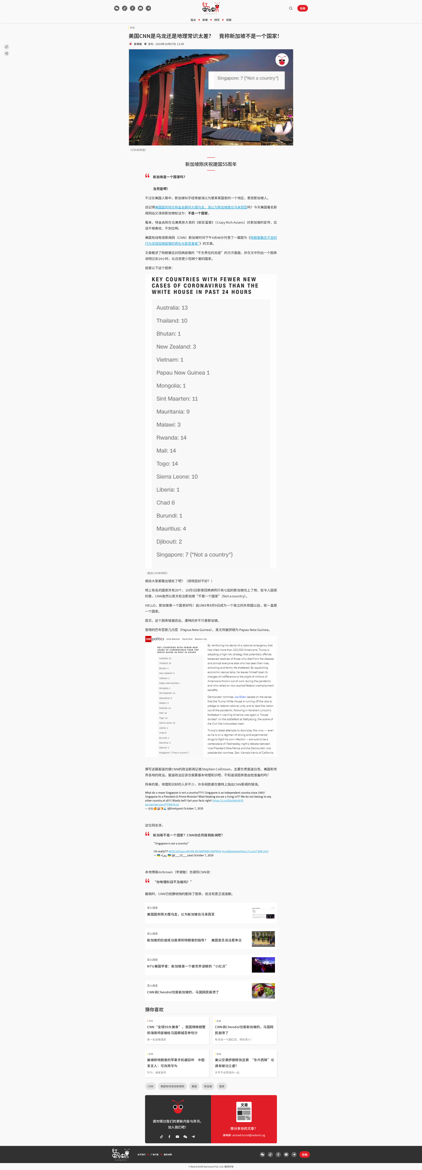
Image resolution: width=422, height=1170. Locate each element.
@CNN (190, 851)
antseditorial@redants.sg (248, 1135)
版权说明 (168, 1154)
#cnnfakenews (230, 851)
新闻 (205, 20)
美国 (194, 1086)
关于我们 (141, 1154)
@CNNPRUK (213, 851)
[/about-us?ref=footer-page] (116, 8)
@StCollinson (177, 851)
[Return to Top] (414, 1164)
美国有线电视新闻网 (172, 1086)
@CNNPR (200, 851)
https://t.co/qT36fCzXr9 (253, 851)
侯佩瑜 (138, 44)
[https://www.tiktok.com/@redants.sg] (124, 8)
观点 (193, 20)
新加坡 (208, 1086)
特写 (217, 20)
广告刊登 (155, 1154)
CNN (150, 1086)
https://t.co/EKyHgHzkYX (228, 800)
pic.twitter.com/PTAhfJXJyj (162, 804)
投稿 (302, 8)
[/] (211, 8)
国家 (222, 1086)
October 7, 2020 (193, 808)
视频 (228, 20)
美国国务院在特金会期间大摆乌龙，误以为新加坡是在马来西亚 (201, 207)
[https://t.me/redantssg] (148, 8)
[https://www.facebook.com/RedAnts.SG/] (132, 8)
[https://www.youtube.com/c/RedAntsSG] (140, 8)
